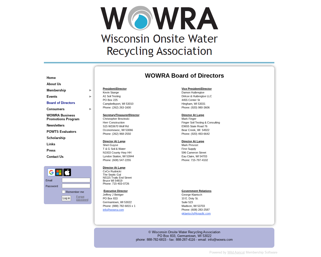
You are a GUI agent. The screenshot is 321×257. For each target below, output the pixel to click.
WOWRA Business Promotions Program (63, 117)
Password (51, 186)
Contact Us (55, 157)
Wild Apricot (236, 252)
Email (48, 180)
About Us (54, 84)
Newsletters (55, 125)
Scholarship (56, 138)
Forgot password (82, 198)
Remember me (75, 191)
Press (51, 150)
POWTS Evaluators (61, 132)
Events (52, 96)
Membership (56, 90)
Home (51, 78)
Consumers (55, 109)
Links (51, 144)
